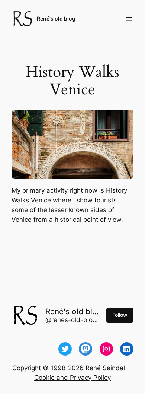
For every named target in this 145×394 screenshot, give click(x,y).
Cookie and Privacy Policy (72, 377)
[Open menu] (129, 18)
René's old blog (56, 18)
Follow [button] (120, 315)
